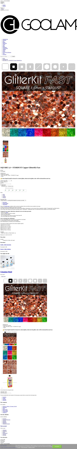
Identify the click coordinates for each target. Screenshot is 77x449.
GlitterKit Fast (5, 39)
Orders (4, 432)
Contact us (4, 412)
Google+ (4, 196)
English (4, 5)
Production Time (3, 199)
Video (7, 212)
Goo (3, 41)
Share (4, 194)
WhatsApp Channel (6, 423)
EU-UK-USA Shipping (7, 52)
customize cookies (31, 447)
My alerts (4, 435)
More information (24, 447)
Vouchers (4, 434)
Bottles (4, 42)
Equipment (5, 47)
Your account (3, 426)
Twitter (4, 398)
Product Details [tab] (5, 203)
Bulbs (4, 46)
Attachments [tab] (5, 204)
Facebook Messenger (6, 419)
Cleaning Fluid (6, 272)
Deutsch (4, 6)
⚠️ (1, 178)
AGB (4, 408)
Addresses (4, 430)
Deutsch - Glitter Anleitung (5, 249)
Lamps (4, 44)
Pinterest (4, 197)
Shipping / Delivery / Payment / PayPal (10, 406)
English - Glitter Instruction (5, 244)
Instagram (4, 400)
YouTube (4, 399)
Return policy (5, 409)
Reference (2, 234)
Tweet (4, 195)
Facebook (4, 54)
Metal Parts (5, 43)
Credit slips (5, 431)
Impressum (5, 407)
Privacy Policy (5, 410)
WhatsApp (5, 422)
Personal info (5, 433)
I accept (57, 446)
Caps (4, 45)
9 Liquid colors (6, 206)
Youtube (4, 49)
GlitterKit (4, 40)
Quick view (3, 276)
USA (4, 53)
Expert (4, 51)
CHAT (4, 50)
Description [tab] (5, 202)
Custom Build (5, 48)
